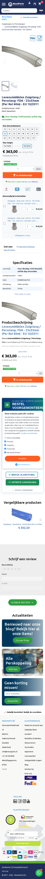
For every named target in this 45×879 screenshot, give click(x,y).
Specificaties (9, 250)
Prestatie (10, 441)
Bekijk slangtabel (23, 475)
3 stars (12, 569)
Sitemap (5, 871)
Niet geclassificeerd (13, 452)
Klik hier (13, 669)
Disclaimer (6, 867)
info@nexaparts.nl (9, 752)
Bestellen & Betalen (33, 738)
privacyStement (28, 428)
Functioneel (11, 449)
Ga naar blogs (22, 640)
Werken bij (29, 769)
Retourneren (30, 743)
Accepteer (22, 459)
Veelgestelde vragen (33, 760)
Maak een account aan (34, 725)
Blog (26, 765)
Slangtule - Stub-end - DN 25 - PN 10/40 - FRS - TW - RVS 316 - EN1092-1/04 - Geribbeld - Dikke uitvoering (24, 203)
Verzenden (29, 747)
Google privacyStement (29, 433)
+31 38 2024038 (8, 756)
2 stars (8, 569)
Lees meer (22, 352)
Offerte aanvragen (24, 482)
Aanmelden (12, 701)
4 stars (15, 569)
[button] (41, 10)
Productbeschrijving (25, 247)
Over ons (28, 773)
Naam (4, 574)
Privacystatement (19, 867)
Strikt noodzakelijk (13, 438)
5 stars (19, 569)
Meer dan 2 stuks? (22, 182)
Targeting (10, 445)
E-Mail (4, 583)
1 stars (5, 569)
